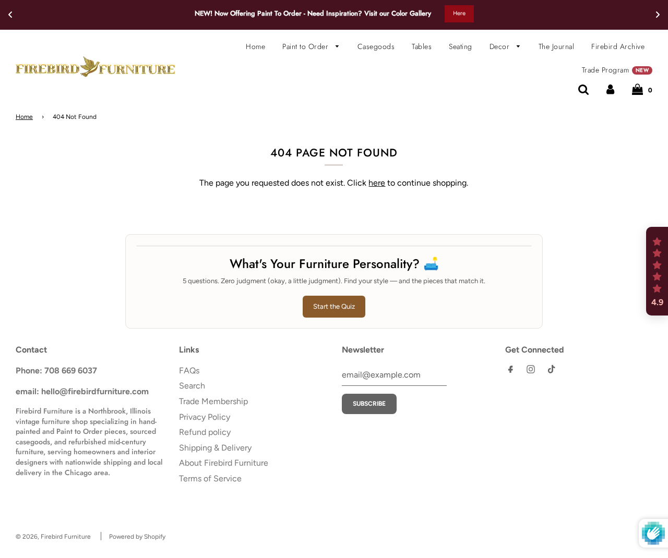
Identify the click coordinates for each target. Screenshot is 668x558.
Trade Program (615, 70)
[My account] (610, 89)
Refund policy (205, 432)
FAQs (189, 370)
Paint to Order (306, 46)
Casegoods (376, 46)
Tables (422, 46)
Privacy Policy (204, 417)
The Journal (557, 46)
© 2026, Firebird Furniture (53, 536)
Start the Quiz (334, 306)
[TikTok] (551, 372)
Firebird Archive (618, 46)
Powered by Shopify (137, 536)
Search (192, 386)
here (376, 183)
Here (459, 13)
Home (255, 46)
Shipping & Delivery (215, 448)
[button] (657, 271)
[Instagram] (531, 372)
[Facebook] (510, 372)
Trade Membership (213, 401)
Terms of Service (210, 478)
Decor (501, 46)
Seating (460, 46)
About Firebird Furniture (223, 463)
